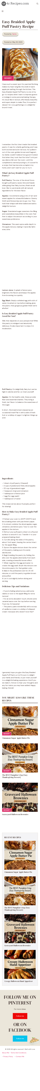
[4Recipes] (15, 4)
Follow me (20, 1016)
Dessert (8, 78)
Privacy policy (8, 1056)
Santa (14, 34)
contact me (20, 1056)
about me (5, 1053)
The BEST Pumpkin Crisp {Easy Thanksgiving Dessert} (15, 776)
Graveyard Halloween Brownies (15, 814)
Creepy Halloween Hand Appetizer (18, 981)
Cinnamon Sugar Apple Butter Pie (16, 738)
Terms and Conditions (18, 1053)
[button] (37, 4)
